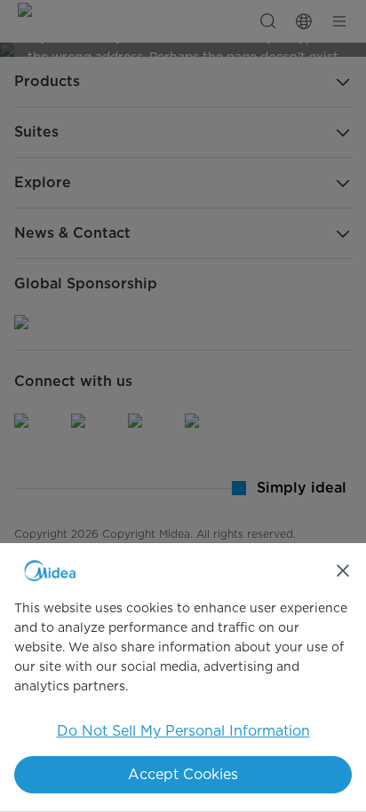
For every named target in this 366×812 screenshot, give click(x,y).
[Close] (343, 570)
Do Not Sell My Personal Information (183, 730)
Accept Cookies (183, 774)
